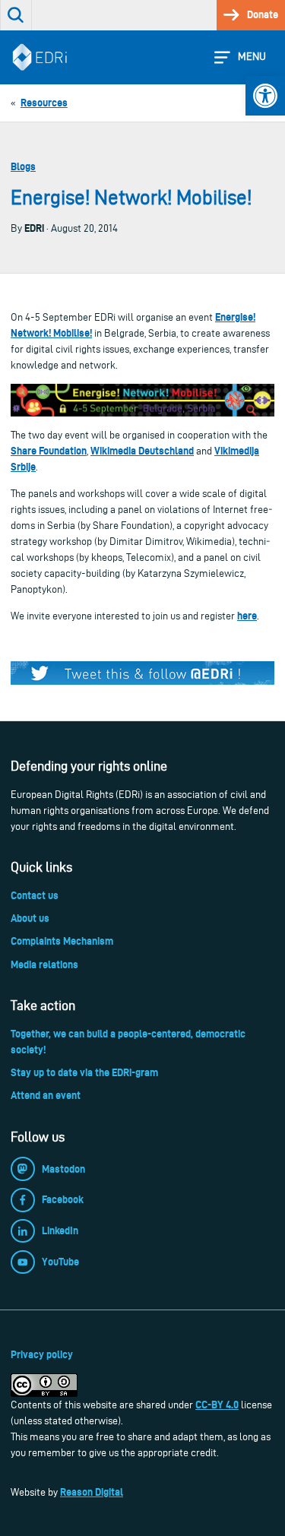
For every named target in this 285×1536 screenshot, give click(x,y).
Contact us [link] (35, 895)
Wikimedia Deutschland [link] (142, 451)
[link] (265, 96)
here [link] (247, 616)
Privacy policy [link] (42, 1354)
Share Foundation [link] (49, 451)
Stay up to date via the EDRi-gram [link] (84, 1072)
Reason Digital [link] (91, 1492)
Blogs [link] (23, 166)
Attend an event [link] (46, 1095)
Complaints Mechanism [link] (62, 941)
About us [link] (30, 918)
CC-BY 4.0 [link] (217, 1404)
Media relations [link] (44, 964)
